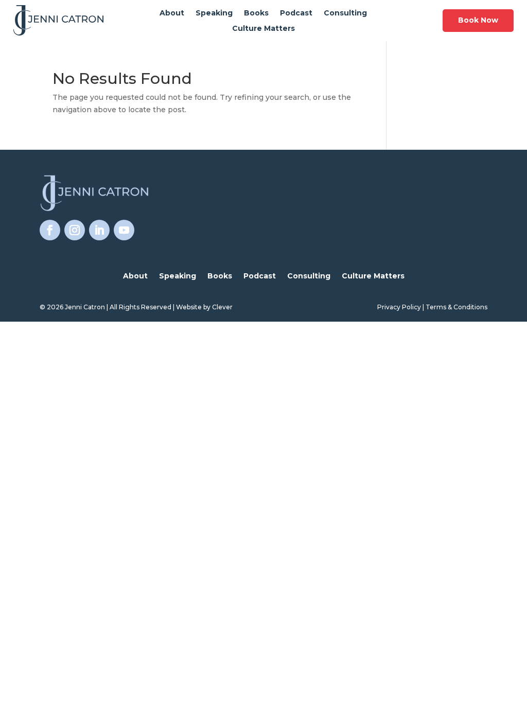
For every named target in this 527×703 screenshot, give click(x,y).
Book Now (478, 20)
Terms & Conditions (456, 307)
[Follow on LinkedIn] (99, 230)
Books (256, 13)
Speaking (214, 13)
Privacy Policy (399, 307)
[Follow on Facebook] (50, 230)
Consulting (345, 13)
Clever (222, 307)
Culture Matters (263, 29)
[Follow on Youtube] (124, 230)
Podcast (296, 13)
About (172, 13)
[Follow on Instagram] (74, 230)
